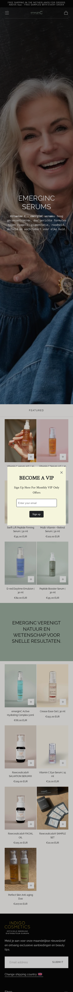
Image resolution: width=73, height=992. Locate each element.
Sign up (36, 514)
